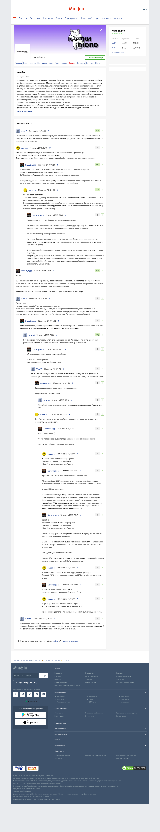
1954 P (24, 131)
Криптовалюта (103, 18)
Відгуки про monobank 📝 (54, 660)
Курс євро (119, 673)
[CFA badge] (45, 768)
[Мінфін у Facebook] (15, 694)
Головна (18, 63)
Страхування (71, 18)
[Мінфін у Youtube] (43, 694)
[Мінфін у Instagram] (36, 694)
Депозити (35, 18)
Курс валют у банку (45, 63)
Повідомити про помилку (26, 683)
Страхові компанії (122, 758)
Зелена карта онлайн (62, 755)
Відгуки (72, 63)
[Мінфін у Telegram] (22, 694)
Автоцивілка (58, 758)
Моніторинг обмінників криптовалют (67, 685)
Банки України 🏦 (27, 660)
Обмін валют (59, 713)
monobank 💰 (38, 660)
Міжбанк (57, 679)
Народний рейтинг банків (125, 682)
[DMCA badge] (134, 768)
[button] (101, 30)
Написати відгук (95, 58)
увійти (55, 641)
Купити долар (59, 716)
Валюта (22, 18)
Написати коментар (25, 111)
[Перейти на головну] (80, 9)
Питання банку (61, 63)
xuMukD (28, 619)
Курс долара (89, 673)
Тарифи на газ (121, 679)
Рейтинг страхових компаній (126, 755)
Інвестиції (86, 18)
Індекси (118, 18)
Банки (58, 18)
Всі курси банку (118, 52)
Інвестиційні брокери (123, 676)
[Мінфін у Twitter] (29, 694)
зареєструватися (70, 641)
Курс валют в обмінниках (94, 713)
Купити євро (89, 716)
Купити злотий (121, 716)
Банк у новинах (29, 63)
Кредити (48, 18)
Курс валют (58, 673)
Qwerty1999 (30, 165)
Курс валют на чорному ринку (126, 713)
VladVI (28, 77)
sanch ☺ (25, 148)
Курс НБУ (57, 676)
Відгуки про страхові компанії (95, 755)
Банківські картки (91, 676)
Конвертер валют (60, 682)
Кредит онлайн (90, 682)
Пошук (43, 676)
